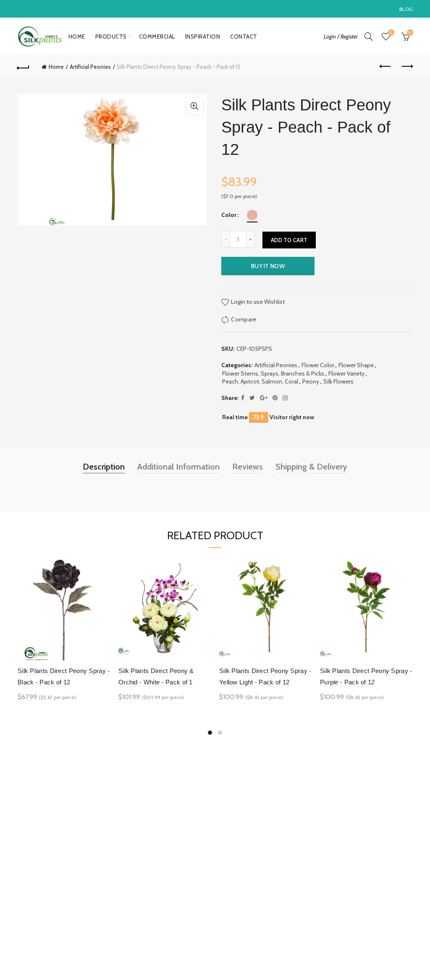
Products (111, 36)
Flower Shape (356, 365)
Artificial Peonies (90, 66)
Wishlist (391, 32)
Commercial (157, 36)
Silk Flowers (338, 381)
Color (228, 215)
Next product (406, 66)
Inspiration (202, 36)
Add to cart (289, 240)
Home (76, 36)
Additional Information (178, 467)
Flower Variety (346, 373)
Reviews (247, 467)
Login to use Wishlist (257, 301)
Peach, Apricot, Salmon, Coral (260, 381)
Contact (243, 36)
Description (104, 467)
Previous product (385, 66)
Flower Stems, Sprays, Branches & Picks (273, 373)
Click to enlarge (194, 106)
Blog (406, 9)
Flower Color (318, 365)
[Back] (23, 66)
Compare (243, 319)
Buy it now (268, 266)
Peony (310, 381)
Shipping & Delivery (311, 467)
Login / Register (341, 36)
